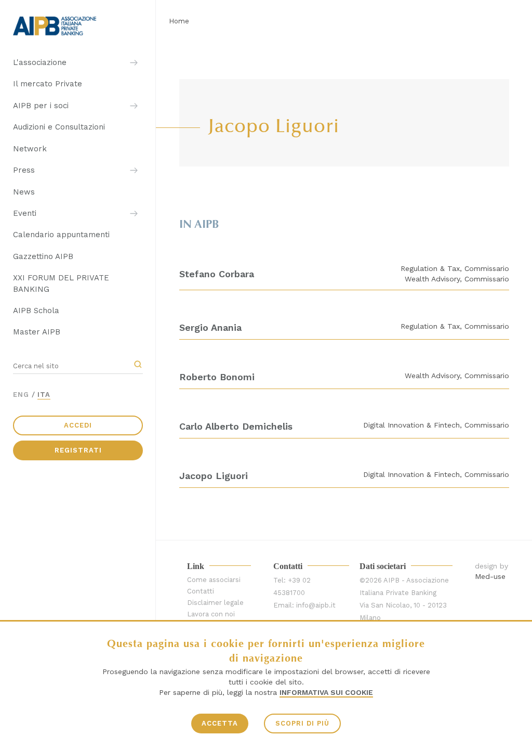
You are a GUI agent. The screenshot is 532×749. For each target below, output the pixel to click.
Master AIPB (36, 332)
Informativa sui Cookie (326, 692)
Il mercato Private (47, 83)
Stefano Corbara (216, 273)
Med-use (490, 576)
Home (179, 21)
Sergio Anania (210, 327)
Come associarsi (214, 580)
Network (30, 148)
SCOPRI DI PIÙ (302, 723)
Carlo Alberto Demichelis (235, 426)
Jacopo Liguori (213, 475)
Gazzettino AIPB (43, 256)
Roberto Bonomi (217, 376)
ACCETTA (220, 723)
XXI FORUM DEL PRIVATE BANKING (61, 283)
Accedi (78, 425)
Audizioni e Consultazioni (59, 127)
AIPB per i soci (41, 105)
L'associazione (39, 62)
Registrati (78, 450)
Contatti (200, 591)
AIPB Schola (36, 310)
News (24, 192)
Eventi (24, 213)
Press (24, 170)
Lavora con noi (211, 614)
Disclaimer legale (215, 602)
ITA (43, 394)
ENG (21, 394)
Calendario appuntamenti (61, 234)
